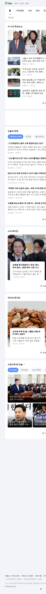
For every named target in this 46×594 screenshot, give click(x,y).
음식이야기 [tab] (40, 136)
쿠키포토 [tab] (24, 370)
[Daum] (6, 3)
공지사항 (38, 576)
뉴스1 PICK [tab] (36, 370)
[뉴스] (10, 3)
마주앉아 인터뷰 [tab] (15, 136)
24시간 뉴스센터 (27, 576)
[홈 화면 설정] (40, 588)
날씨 (27, 3)
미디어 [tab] (28, 136)
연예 (16, 3)
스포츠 (21, 3)
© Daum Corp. (10, 586)
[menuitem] (10, 10)
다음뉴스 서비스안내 (12, 576)
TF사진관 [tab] (13, 370)
